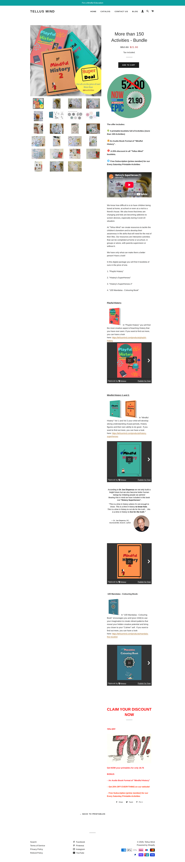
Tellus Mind (42, 11)
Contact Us (121, 11)
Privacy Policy (36, 849)
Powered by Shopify (146, 845)
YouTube (80, 853)
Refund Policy (36, 853)
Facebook (80, 842)
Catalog (105, 11)
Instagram (80, 849)
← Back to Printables (92, 814)
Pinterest (80, 846)
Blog (135, 11)
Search (33, 842)
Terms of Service (37, 846)
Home (93, 11)
